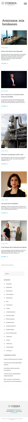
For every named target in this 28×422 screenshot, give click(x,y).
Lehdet (8, 308)
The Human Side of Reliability (9, 203)
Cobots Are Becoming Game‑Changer (13, 359)
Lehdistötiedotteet (10, 312)
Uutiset (8, 340)
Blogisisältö (9, 287)
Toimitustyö (9, 336)
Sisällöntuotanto (10, 322)
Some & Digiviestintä (11, 333)
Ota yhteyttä (14, 412)
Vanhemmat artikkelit (7, 265)
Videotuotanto (9, 347)
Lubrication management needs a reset (12, 154)
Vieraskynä (9, 350)
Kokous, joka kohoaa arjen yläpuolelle (11, 51)
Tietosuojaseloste (19, 418)
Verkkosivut (9, 343)
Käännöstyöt (9, 298)
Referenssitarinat (10, 319)
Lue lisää (4, 63)
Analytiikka (9, 283)
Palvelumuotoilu (10, 315)
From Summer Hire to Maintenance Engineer (14, 247)
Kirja (7, 301)
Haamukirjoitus (10, 294)
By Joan (13, 419)
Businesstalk (9, 290)
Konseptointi (9, 305)
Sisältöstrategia (10, 329)
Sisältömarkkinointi (11, 326)
